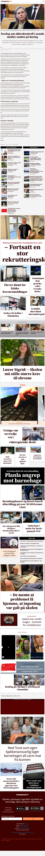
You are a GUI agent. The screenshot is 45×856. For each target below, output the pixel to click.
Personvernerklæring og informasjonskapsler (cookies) (22, 832)
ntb (6, 144)
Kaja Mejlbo (26, 823)
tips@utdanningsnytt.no (24, 825)
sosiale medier (15, 144)
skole (10, 144)
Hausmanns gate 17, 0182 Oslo (24, 828)
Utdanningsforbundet (24, 826)
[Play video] (23, 647)
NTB (25, 149)
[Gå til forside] (6, 1)
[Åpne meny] (44, 1)
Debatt (22, 384)
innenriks (3, 144)
